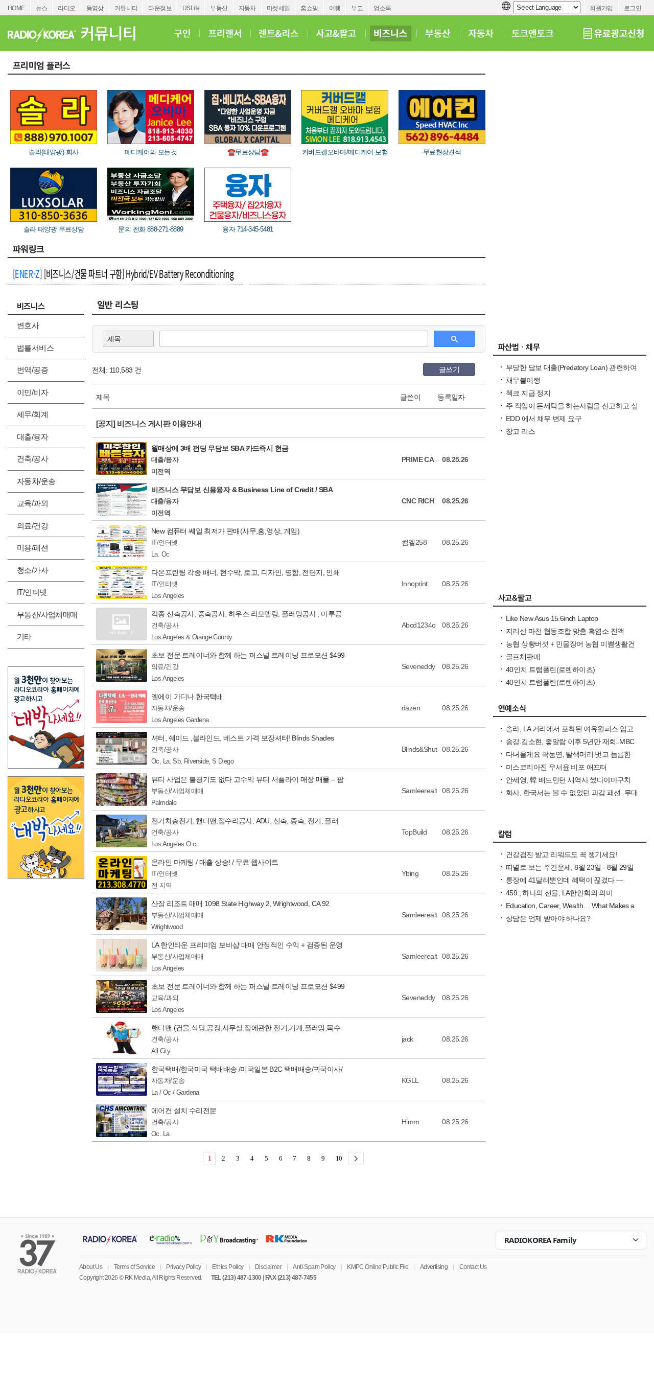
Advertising (434, 1266)
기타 (24, 636)
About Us (90, 1266)
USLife (190, 8)
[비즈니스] (390, 33)
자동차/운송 (36, 481)
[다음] (356, 1158)
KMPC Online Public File (377, 1266)
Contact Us (473, 1266)
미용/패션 (32, 547)
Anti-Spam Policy (314, 1266)
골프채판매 (523, 657)
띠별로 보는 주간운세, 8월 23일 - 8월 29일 (570, 867)
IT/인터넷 (31, 592)
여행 (335, 8)
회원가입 (601, 8)
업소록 (382, 8)
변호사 (28, 325)
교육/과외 (32, 503)
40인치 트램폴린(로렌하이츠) (550, 669)
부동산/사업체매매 (47, 614)
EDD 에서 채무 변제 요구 (543, 418)
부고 (357, 8)
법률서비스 (35, 347)
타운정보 (160, 8)
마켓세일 (278, 8)
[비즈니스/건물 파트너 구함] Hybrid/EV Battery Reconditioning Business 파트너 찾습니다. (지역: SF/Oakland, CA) (123, 275)
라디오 (66, 8)
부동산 (218, 8)
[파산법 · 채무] (569, 349)
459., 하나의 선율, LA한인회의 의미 (559, 893)
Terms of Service (134, 1266)
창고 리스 (520, 431)
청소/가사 (32, 570)
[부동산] (438, 33)
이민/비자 (32, 392)
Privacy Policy (183, 1266)
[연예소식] (569, 711)
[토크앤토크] (532, 33)
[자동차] (481, 33)
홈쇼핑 (309, 8)
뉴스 (42, 8)
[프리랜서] (224, 33)
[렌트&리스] (279, 33)
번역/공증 (32, 369)
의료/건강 (32, 525)
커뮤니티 (126, 8)
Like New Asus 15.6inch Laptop (552, 618)
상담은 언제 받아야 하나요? (548, 918)
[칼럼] (569, 836)
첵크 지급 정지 (528, 393)
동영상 (95, 8)
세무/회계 (32, 414)
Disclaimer (268, 1266)
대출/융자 (32, 436)
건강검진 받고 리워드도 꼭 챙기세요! (561, 854)
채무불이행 (523, 380)
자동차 (247, 8)
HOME (16, 8)
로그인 (632, 8)
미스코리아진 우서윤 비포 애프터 (556, 767)
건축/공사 (32, 458)
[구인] (182, 33)
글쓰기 (449, 369)
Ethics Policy (227, 1266)
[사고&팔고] (336, 33)
